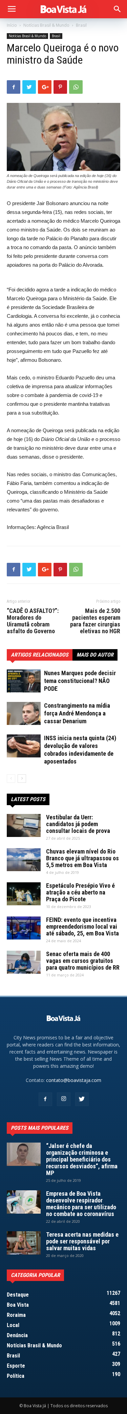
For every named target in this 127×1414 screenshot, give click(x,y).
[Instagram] (63, 1099)
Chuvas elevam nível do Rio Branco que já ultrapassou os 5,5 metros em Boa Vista (82, 858)
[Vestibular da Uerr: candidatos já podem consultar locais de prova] (24, 825)
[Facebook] (45, 1099)
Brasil (81, 25)
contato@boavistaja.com (73, 1080)
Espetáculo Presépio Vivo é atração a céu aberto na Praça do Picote (80, 892)
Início (12, 25)
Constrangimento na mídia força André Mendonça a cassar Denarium (77, 713)
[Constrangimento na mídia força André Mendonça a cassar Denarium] (24, 713)
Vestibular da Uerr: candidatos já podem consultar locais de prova (78, 824)
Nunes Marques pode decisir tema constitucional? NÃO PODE (80, 680)
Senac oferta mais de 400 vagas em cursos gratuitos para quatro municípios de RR (83, 960)
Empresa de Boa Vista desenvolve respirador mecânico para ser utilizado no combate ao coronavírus (81, 1203)
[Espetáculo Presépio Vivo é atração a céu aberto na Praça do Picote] (24, 894)
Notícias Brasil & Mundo (46, 25)
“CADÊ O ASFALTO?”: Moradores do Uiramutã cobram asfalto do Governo (33, 621)
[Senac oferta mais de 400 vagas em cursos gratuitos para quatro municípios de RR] (24, 962)
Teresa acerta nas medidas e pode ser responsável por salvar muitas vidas (82, 1241)
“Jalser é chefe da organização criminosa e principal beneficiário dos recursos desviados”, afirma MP (82, 1159)
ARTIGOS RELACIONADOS (39, 654)
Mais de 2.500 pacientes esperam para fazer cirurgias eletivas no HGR (95, 621)
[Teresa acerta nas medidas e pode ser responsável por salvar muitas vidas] (24, 1243)
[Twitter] (82, 1099)
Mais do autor (95, 654)
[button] (117, 9)
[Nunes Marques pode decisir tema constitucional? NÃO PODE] (24, 681)
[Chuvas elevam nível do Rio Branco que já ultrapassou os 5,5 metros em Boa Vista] (24, 859)
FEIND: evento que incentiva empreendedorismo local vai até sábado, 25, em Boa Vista (82, 926)
